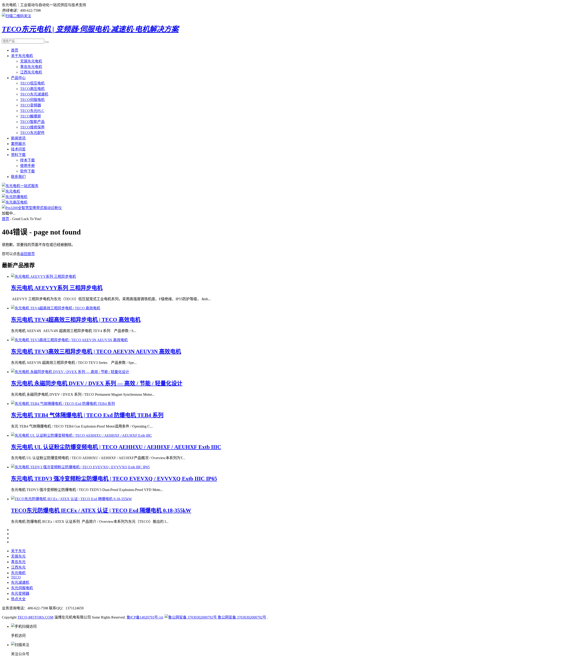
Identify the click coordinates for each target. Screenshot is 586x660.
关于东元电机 (22, 56)
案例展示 (18, 144)
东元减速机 (20, 582)
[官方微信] (16, 16)
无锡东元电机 (31, 61)
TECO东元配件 (32, 133)
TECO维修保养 (32, 127)
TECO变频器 (30, 105)
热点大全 (18, 599)
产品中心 (18, 78)
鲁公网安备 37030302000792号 (241, 617)
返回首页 (27, 254)
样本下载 (27, 160)
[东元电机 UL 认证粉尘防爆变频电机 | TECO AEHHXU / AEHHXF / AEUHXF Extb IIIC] (81, 435)
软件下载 (27, 171)
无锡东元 (18, 556)
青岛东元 (18, 562)
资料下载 (18, 155)
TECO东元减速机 (34, 94)
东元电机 (18, 573)
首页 (14, 50)
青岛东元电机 (31, 67)
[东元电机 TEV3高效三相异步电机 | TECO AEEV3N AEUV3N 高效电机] (69, 340)
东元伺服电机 (22, 588)
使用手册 (27, 166)
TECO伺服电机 (32, 100)
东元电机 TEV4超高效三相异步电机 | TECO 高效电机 (76, 320)
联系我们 (18, 177)
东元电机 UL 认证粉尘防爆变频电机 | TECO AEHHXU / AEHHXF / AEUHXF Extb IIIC (116, 447)
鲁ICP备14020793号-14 (145, 617)
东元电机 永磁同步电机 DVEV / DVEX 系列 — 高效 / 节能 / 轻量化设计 (96, 383)
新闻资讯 (18, 138)
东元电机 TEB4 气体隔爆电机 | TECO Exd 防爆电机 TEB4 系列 (87, 415)
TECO (16, 577)
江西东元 (18, 567)
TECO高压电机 (32, 89)
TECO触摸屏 (30, 116)
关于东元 (18, 551)
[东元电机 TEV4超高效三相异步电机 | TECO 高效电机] (55, 308)
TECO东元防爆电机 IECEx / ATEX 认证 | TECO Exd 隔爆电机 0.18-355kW (101, 510)
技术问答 (18, 149)
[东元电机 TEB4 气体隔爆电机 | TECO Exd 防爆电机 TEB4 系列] (63, 404)
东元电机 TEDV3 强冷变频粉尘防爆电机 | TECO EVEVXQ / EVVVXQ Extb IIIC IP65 (114, 479)
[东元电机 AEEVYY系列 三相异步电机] (43, 276)
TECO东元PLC (32, 111)
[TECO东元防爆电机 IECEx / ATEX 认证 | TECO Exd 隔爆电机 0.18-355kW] (71, 499)
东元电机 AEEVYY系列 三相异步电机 (57, 288)
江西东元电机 (31, 72)
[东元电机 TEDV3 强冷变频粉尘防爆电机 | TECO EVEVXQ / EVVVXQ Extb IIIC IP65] (80, 467)
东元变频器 (20, 593)
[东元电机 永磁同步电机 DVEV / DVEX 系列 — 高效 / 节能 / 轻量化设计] (70, 372)
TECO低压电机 (32, 83)
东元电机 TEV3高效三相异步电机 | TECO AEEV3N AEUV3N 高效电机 (96, 352)
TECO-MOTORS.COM (35, 617)
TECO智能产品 (32, 122)
